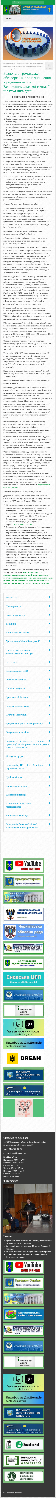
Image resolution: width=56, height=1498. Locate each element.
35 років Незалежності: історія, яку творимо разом (28, 1251)
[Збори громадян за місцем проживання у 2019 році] (27, 1208)
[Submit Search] (14, 2)
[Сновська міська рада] (28, 10)
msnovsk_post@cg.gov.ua (14, 1153)
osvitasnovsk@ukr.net (23, 524)
